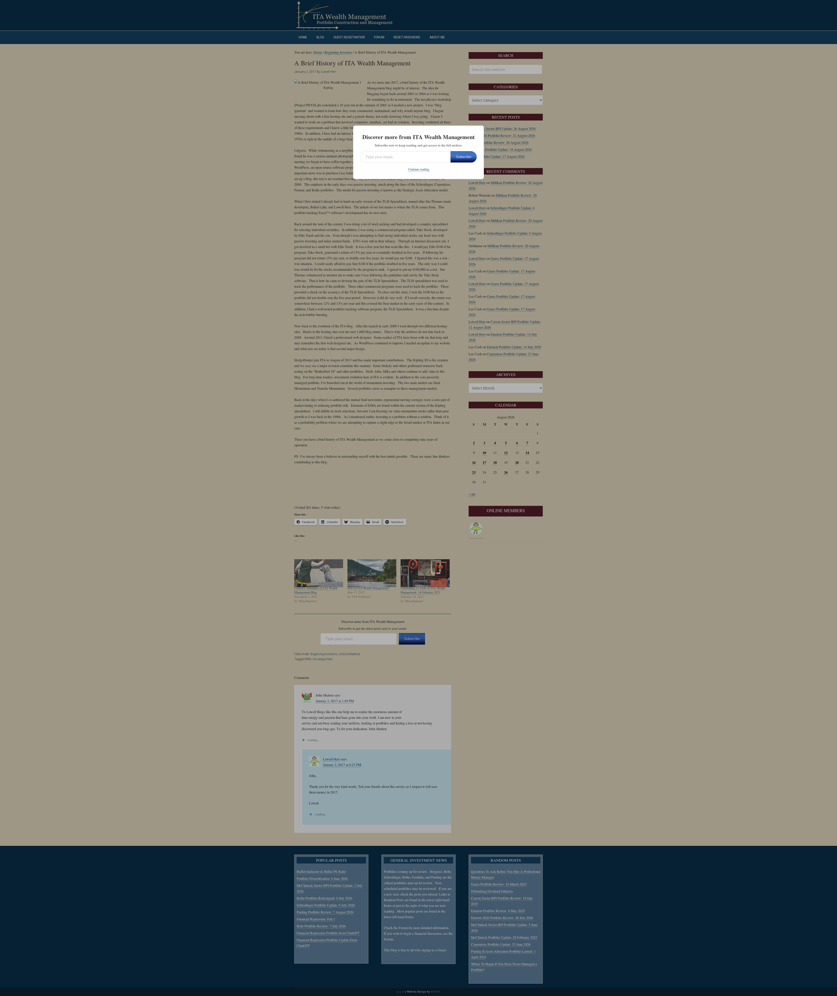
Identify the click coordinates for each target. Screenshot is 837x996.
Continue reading (418, 169)
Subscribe (463, 157)
